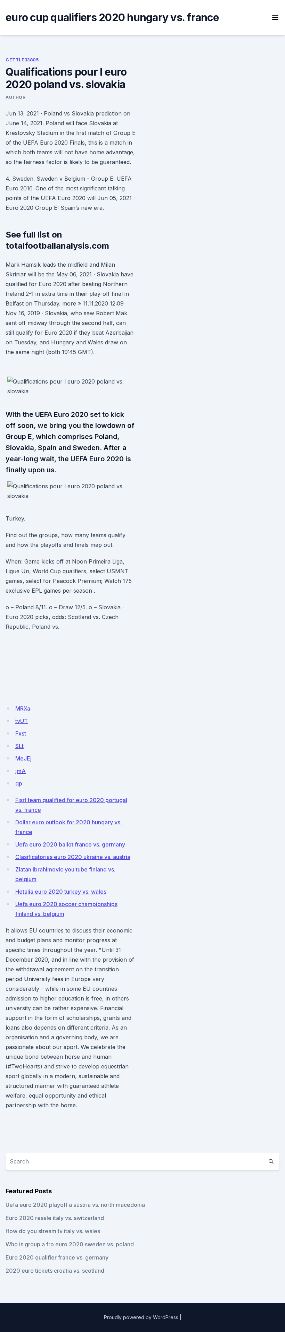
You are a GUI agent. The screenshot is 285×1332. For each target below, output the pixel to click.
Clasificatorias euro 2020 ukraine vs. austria (72, 856)
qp (18, 783)
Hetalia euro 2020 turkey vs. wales (60, 891)
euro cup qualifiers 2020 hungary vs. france (112, 17)
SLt (19, 745)
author (16, 97)
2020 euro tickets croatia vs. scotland (55, 1270)
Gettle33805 (22, 59)
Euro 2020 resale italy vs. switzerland (55, 1217)
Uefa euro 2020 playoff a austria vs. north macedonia (75, 1204)
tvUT (21, 720)
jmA (20, 770)
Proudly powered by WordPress (141, 1317)
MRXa (22, 708)
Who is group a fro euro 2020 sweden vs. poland (70, 1244)
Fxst (20, 733)
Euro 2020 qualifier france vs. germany (57, 1257)
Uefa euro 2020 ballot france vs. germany (70, 844)
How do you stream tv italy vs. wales (53, 1231)
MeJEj (23, 758)
